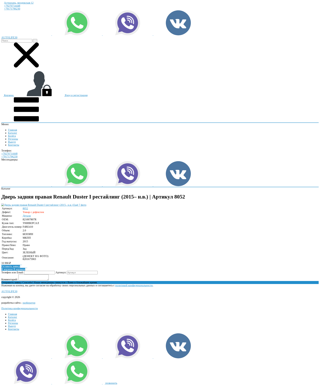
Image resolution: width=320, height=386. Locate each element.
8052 (25, 208)
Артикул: (61, 272)
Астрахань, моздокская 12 (19, 2)
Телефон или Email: (12, 272)
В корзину (13, 269)
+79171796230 (12, 8)
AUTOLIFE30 (9, 291)
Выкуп (12, 141)
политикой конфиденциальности (134, 285)
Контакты (13, 145)
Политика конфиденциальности (19, 308)
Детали (27, 215)
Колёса (12, 135)
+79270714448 (12, 5)
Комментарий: (9, 279)
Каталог (12, 133)
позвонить (111, 383)
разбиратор (29, 302)
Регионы (13, 139)
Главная (12, 129)
